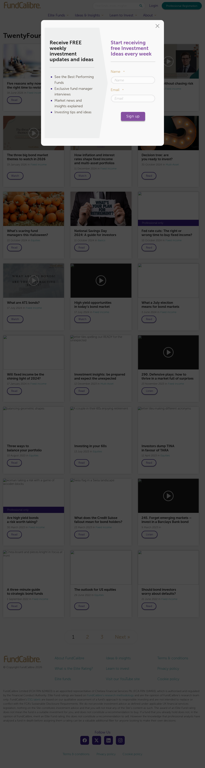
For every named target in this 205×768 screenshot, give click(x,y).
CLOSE (157, 26)
